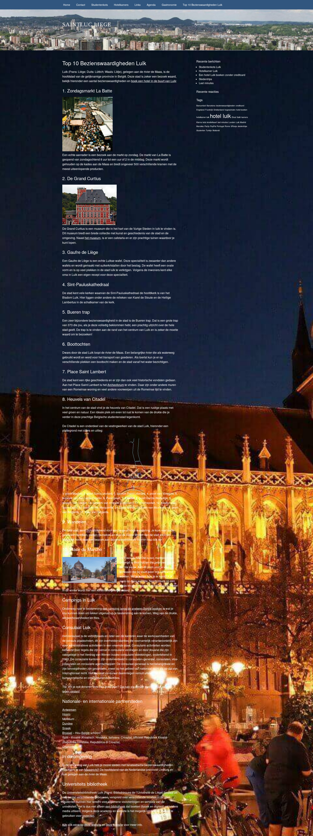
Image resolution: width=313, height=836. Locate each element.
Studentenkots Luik (210, 67)
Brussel (67, 733)
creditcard (240, 105)
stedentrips (242, 126)
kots (204, 122)
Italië (239, 117)
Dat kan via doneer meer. (136, 687)
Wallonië (216, 130)
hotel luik (220, 115)
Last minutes (206, 83)
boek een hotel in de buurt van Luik (153, 81)
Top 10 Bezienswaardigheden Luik (202, 5)
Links (138, 5)
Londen (232, 122)
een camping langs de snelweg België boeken (132, 608)
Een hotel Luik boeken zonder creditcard (222, 75)
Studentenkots (99, 5)
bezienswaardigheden (225, 105)
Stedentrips (205, 79)
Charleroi (68, 747)
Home (66, 5)
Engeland (200, 109)
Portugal (220, 126)
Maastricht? (91, 770)
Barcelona (211, 105)
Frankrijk (209, 109)
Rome (227, 126)
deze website (92, 825)
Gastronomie (169, 5)
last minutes (223, 122)
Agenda (151, 5)
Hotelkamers (121, 5)
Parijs (207, 126)
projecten (88, 816)
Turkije (209, 130)
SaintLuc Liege (86, 24)
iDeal (234, 117)
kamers (244, 117)
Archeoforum (115, 385)
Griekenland (219, 109)
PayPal (213, 126)
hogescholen (230, 109)
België (85, 733)
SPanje (234, 126)
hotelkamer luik (202, 117)
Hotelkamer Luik (208, 71)
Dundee (67, 723)
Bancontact (201, 105)
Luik (237, 122)
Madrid (243, 122)
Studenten (200, 130)
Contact (80, 5)
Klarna (199, 122)
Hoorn (66, 714)
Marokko (200, 126)
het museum (93, 238)
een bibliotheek (115, 806)
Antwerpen (69, 710)
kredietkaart (212, 122)
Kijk (64, 825)
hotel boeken (241, 109)
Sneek (66, 728)
